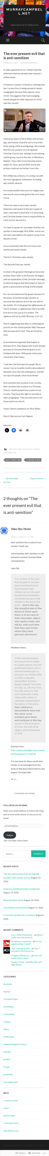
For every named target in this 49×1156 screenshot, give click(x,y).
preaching (8, 1074)
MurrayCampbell (29, 63)
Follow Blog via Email (15, 805)
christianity (27, 449)
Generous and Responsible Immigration (21, 888)
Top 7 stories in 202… (21, 948)
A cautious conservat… (21, 941)
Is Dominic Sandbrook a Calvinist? (19, 915)
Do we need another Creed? (26, 942)
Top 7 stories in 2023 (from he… (25, 949)
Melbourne (8, 1036)
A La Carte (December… (22, 934)
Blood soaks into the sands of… (27, 936)
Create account (10, 1100)
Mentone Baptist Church (14, 1044)
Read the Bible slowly (13, 900)
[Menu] (8, 40)
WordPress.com (11, 1130)
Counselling (8, 1014)
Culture (36, 449)
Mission (7, 1051)
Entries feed (9, 1115)
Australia (7, 984)
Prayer (6, 1067)
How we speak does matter (26, 956)
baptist (6, 991)
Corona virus (33, 460)
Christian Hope (15, 449)
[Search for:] (24, 853)
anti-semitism (13, 460)
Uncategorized (9, 453)
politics (6, 1059)
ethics (6, 1029)
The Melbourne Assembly (15, 907)
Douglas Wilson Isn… (21, 955)
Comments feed (10, 1123)
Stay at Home (38, 478)
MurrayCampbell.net (24, 11)
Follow (10, 835)
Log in (6, 1108)
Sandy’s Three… (18, 962)
